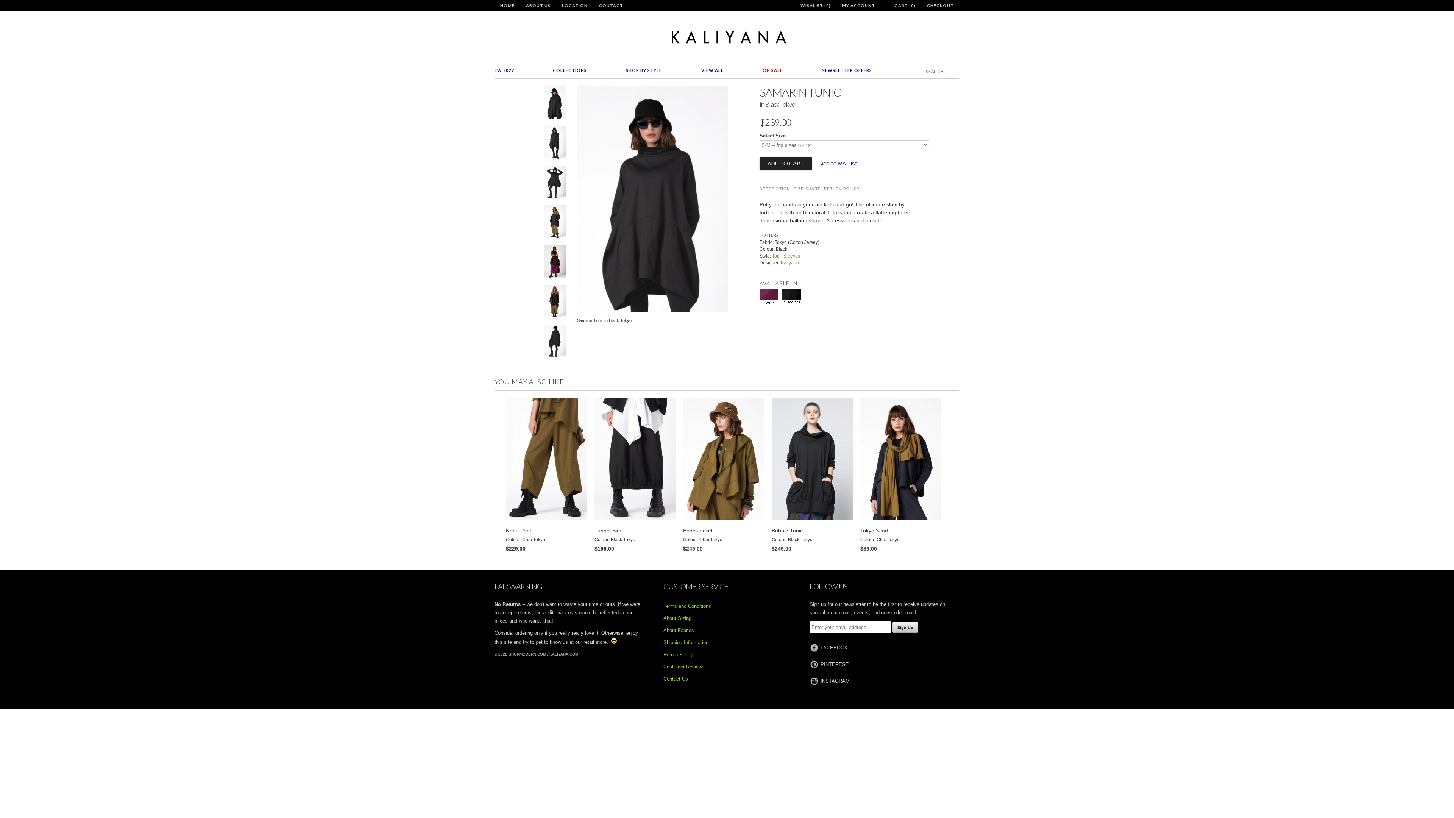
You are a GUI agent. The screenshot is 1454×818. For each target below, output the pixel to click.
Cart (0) (905, 5)
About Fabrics (678, 630)
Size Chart (807, 189)
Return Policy (842, 189)
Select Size (773, 136)
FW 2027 (504, 70)
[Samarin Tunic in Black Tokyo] (555, 104)
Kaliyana (790, 262)
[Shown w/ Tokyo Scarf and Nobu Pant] (555, 223)
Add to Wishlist (839, 164)
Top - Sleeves (786, 256)
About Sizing (677, 618)
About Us (538, 5)
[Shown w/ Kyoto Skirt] (555, 263)
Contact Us (675, 679)
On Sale (773, 70)
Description (775, 189)
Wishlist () (815, 5)
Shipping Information (685, 642)
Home (507, 5)
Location (575, 5)
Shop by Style (644, 70)
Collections (570, 70)
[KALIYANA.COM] (727, 37)
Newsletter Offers (847, 70)
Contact (611, 5)
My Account (858, 5)
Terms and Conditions (687, 606)
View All (712, 70)
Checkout (940, 5)
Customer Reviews (684, 667)
